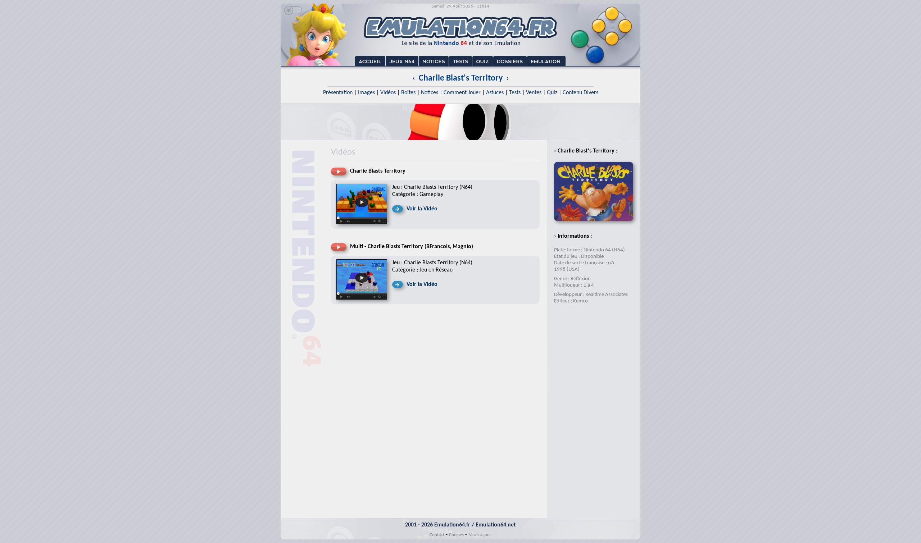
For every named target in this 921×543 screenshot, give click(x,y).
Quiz (552, 93)
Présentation (338, 93)
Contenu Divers (580, 93)
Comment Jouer (462, 93)
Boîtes (408, 93)
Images (366, 93)
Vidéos (388, 93)
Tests (515, 93)
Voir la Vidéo (422, 209)
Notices (429, 93)
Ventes (533, 93)
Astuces (495, 93)
